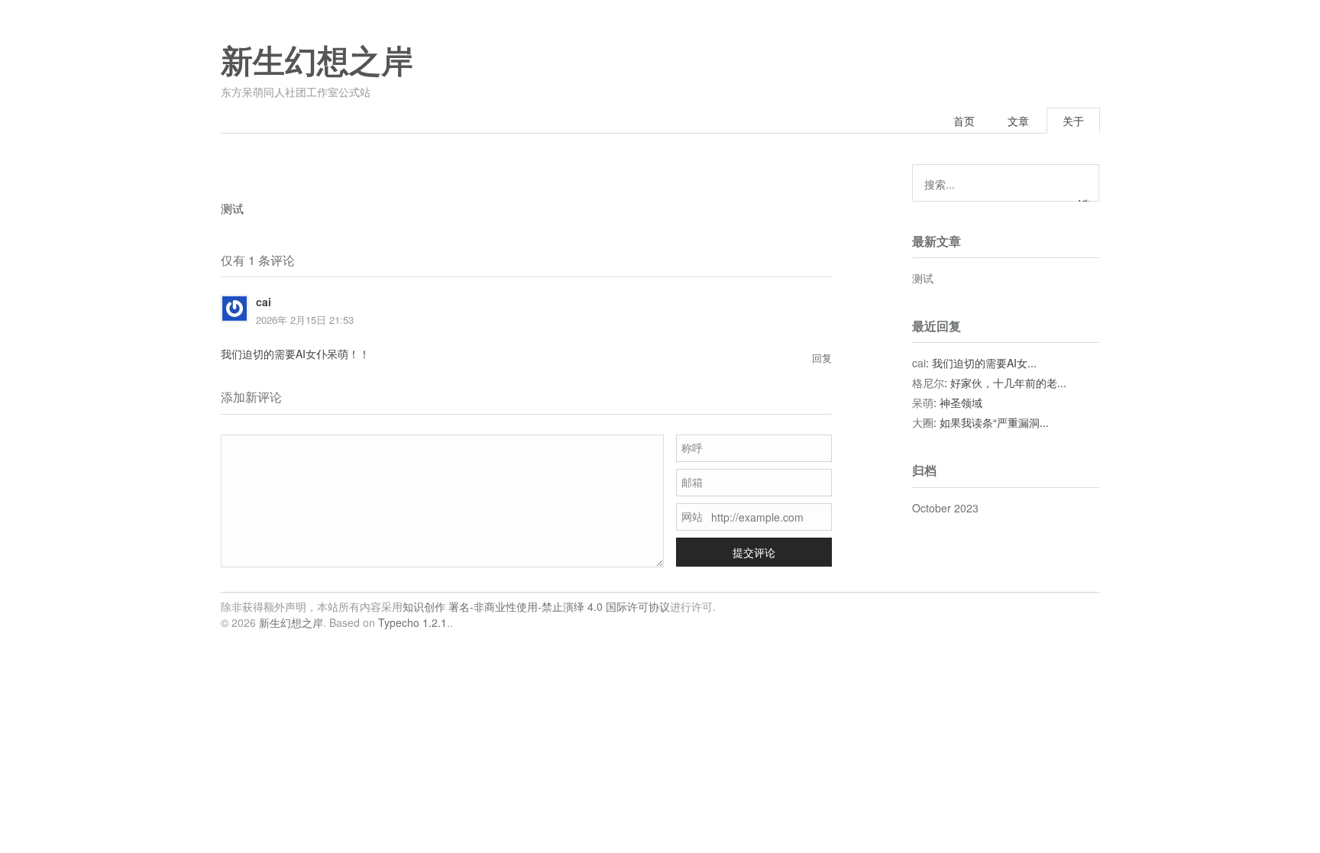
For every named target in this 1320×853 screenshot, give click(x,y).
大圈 (922, 422)
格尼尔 (928, 382)
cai (919, 362)
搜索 (1084, 200)
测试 (922, 278)
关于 (1073, 120)
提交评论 (754, 552)
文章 (1018, 120)
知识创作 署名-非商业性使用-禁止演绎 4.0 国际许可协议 (536, 606)
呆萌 (922, 402)
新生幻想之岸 (317, 61)
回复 (822, 358)
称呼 (692, 447)
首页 (964, 120)
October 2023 (945, 507)
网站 (692, 516)
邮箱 (692, 482)
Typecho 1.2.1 (412, 622)
